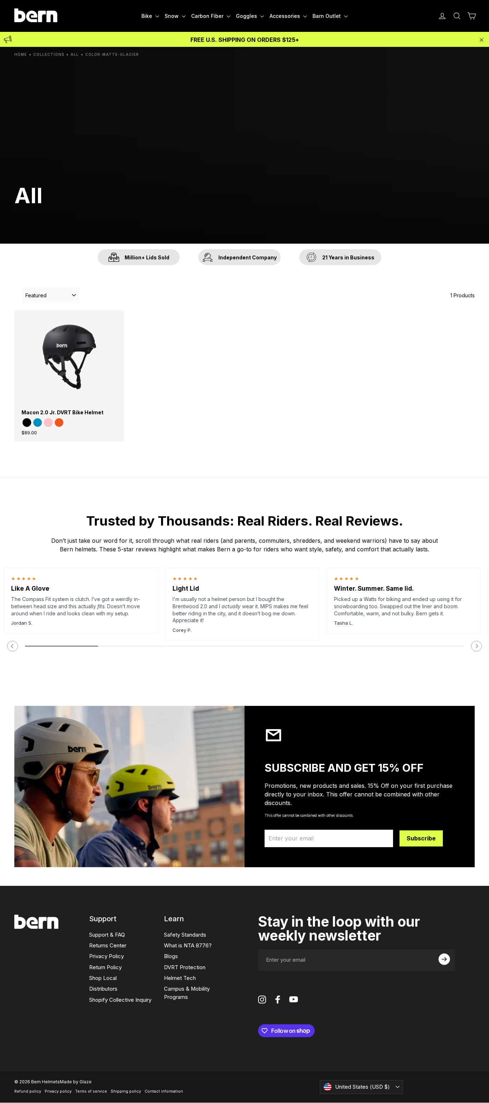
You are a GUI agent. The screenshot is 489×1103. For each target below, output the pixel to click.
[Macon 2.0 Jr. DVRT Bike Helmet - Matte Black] (27, 422)
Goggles (247, 16)
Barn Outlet (327, 16)
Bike (147, 16)
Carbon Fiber (208, 16)
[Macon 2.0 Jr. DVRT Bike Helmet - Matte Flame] (59, 422)
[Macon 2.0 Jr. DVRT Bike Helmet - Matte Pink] (48, 422)
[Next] (476, 646)
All (75, 54)
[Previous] (12, 646)
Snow (172, 16)
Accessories (285, 16)
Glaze (85, 1081)
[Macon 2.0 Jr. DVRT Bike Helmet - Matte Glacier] (37, 422)
